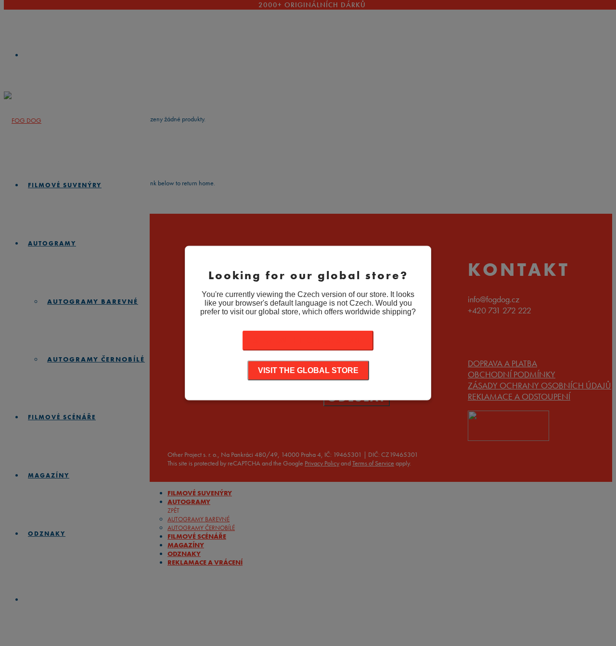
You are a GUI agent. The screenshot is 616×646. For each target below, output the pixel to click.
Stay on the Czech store (308, 340)
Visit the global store (308, 370)
